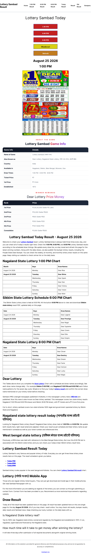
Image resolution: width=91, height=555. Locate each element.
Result (73, 5)
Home (26, 5)
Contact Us (45, 552)
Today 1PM (11, 461)
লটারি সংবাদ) (74, 397)
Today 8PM (11, 465)
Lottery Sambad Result (8, 5)
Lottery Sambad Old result (71, 470)
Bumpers (87, 5)
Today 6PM (11, 463)
